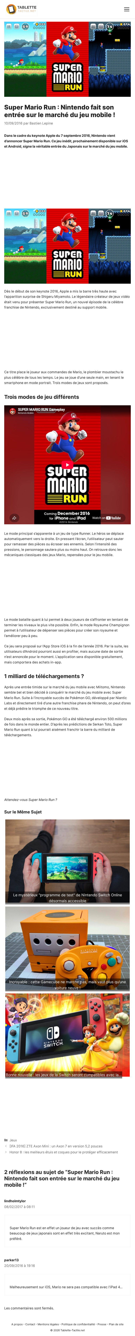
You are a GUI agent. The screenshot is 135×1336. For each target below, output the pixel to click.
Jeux (13, 1140)
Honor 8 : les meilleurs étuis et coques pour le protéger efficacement (63, 1152)
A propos (17, 1324)
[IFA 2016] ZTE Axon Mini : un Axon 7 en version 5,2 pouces (55, 1146)
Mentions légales (48, 1324)
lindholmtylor (15, 1201)
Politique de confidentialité (78, 1324)
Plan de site (116, 1324)
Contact (30, 1324)
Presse (102, 1324)
